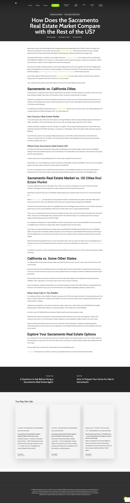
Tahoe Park (42, 71)
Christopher (52, 37)
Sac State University (63, 76)
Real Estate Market (56, 14)
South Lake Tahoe (51, 71)
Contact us (30, 351)
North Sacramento (62, 71)
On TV (87, 430)
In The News (20, 428)
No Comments (77, 37)
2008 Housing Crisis (66, 51)
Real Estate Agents (28, 428)
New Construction (105, 428)
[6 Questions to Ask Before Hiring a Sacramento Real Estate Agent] (32, 379)
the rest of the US (37, 199)
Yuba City (71, 71)
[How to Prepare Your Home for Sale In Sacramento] (97, 379)
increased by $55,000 (71, 57)
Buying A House (89, 428)
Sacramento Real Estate (72, 14)
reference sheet (61, 109)
